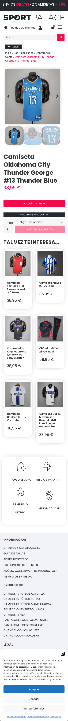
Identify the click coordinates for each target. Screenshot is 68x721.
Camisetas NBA (14, 615)
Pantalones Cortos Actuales (25, 620)
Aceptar (34, 689)
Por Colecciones (23, 52)
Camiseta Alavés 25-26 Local (50, 284)
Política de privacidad (38, 716)
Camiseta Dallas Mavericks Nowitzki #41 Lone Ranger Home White (50, 420)
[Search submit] (61, 37)
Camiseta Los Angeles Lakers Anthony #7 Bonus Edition (16, 353)
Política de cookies (16, 716)
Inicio (8, 52)
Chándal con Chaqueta (21, 630)
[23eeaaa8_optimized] (32, 96)
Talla (10, 222)
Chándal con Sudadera (21, 636)
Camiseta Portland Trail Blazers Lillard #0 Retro (16, 287)
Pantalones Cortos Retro (23, 625)
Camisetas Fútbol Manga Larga (27, 604)
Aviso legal (55, 716)
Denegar (34, 699)
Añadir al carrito (40, 229)
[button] (63, 654)
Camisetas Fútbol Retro (21, 599)
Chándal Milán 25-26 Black (48, 350)
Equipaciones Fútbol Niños (23, 609)
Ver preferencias (34, 708)
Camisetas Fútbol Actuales (24, 594)
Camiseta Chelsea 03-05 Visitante (16, 417)
